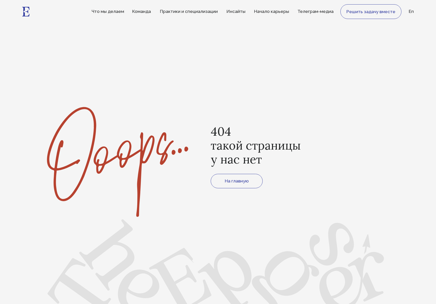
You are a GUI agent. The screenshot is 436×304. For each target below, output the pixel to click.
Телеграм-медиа (315, 11)
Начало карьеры (271, 11)
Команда (141, 11)
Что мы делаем (108, 11)
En (411, 11)
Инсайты (236, 11)
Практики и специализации (189, 11)
